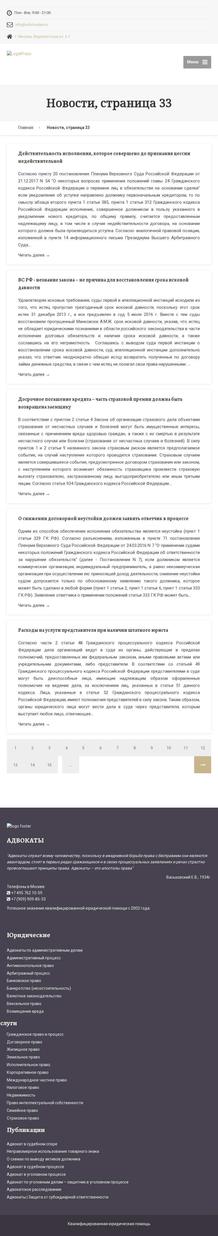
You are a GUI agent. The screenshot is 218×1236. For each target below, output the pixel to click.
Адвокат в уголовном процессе (36, 1174)
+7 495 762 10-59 (26, 893)
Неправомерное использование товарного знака (53, 1151)
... (70, 765)
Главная (25, 127)
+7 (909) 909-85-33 (28, 899)
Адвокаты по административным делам (45, 950)
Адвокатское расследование (34, 1189)
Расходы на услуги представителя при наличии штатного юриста (93, 630)
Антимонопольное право (30, 965)
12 (202, 748)
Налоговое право (23, 1087)
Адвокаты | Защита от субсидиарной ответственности (57, 1197)
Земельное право (23, 1057)
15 (49, 765)
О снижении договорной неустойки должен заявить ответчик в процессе (103, 518)
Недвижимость (21, 1095)
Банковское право (24, 980)
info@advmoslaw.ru (31, 24)
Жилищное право (23, 1049)
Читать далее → (34, 255)
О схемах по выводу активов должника (43, 1159)
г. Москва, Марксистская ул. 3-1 (42, 36)
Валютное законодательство (34, 996)
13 (15, 765)
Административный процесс (34, 958)
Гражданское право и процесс (35, 1034)
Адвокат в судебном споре (32, 1144)
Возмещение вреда (25, 1011)
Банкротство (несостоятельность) (39, 988)
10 (168, 748)
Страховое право (23, 1118)
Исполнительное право (28, 1064)
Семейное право (22, 1110)
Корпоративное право (28, 1072)
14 (32, 765)
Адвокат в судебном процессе (35, 1166)
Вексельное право (24, 1003)
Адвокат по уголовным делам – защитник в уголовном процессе (68, 1182)
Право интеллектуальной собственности (45, 1102)
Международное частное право (37, 1080)
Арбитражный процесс (28, 973)
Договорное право (24, 1042)
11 (185, 748)
